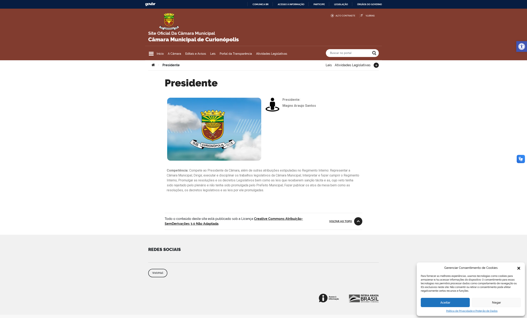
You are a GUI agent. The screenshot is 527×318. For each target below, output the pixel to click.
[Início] (153, 65)
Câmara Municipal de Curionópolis (193, 39)
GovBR (150, 4)
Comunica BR (260, 4)
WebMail (157, 272)
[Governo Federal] (363, 298)
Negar (496, 302)
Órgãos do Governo (369, 4)
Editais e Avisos (195, 53)
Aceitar (445, 302)
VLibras (370, 15)
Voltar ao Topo (340, 221)
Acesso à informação (291, 4)
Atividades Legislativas (271, 53)
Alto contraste (345, 15)
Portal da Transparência (236, 53)
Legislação (341, 4)
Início (160, 53)
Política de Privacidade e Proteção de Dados (472, 311)
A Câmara (174, 53)
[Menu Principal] (151, 54)
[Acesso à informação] (329, 298)
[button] (519, 268)
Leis (213, 53)
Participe (319, 4)
